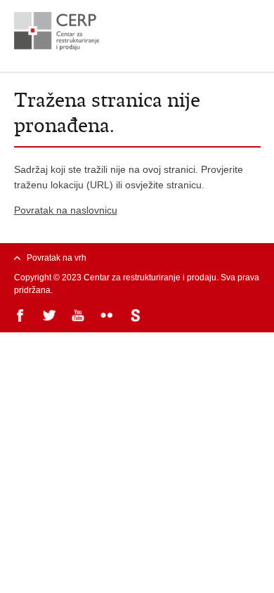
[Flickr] (107, 316)
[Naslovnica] (137, 31)
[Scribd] (136, 316)
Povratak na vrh (56, 258)
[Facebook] (21, 316)
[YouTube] (79, 316)
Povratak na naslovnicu (65, 210)
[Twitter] (50, 316)
